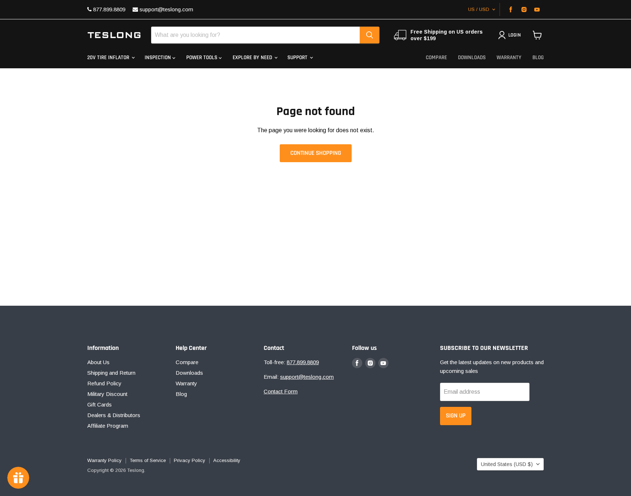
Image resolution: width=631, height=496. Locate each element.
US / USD (478, 9)
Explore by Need (253, 57)
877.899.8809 (108, 9)
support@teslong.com (165, 9)
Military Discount (107, 394)
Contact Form (281, 391)
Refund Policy (104, 383)
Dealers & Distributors (113, 415)
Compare (436, 57)
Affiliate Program (107, 426)
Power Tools (202, 57)
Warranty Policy (104, 460)
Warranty (509, 57)
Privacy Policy (189, 460)
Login (514, 35)
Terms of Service (148, 460)
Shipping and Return (111, 373)
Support (298, 57)
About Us (98, 362)
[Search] (369, 35)
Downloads (472, 57)
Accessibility (226, 460)
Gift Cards (99, 404)
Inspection (158, 57)
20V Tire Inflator (109, 57)
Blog (538, 57)
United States (507, 464)
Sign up (456, 416)
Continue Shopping (315, 153)
